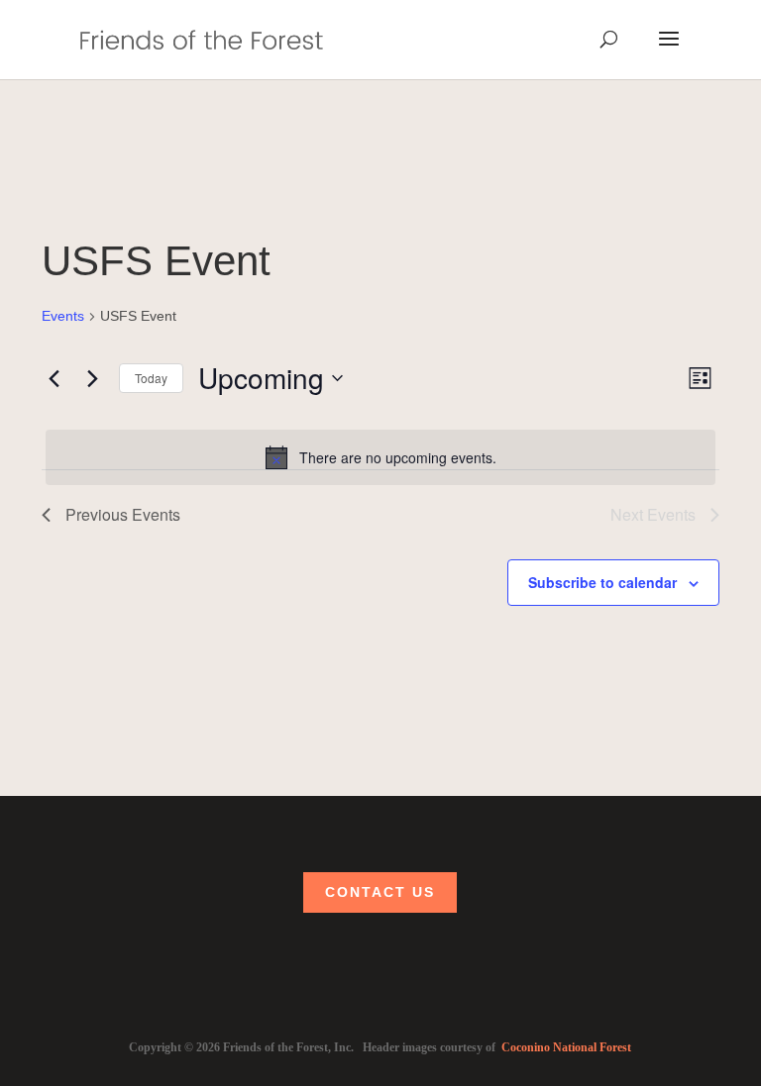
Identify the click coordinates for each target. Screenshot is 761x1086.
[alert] (380, 457)
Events (63, 316)
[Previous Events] (53, 378)
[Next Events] (92, 378)
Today (151, 377)
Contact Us (380, 893)
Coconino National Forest (566, 1047)
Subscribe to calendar (602, 582)
